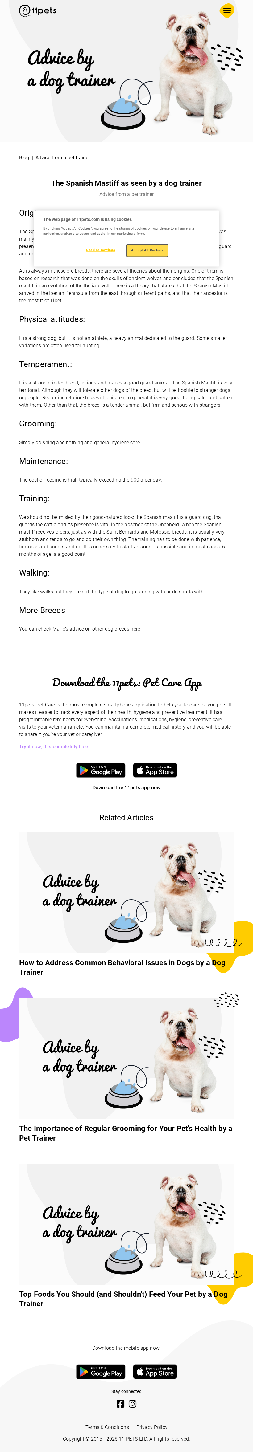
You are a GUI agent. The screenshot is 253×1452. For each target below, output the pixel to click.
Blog (24, 158)
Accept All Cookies (147, 250)
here (135, 629)
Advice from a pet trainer (62, 158)
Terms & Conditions (107, 1427)
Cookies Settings (100, 250)
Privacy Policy (152, 1427)
